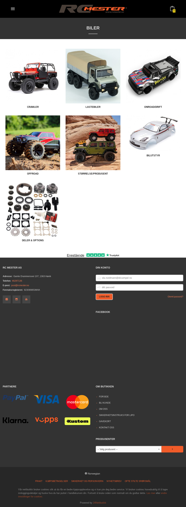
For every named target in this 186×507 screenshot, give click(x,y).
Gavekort (105, 421)
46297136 (17, 281)
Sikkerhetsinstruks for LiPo (116, 415)
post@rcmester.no (20, 285)
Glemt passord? (175, 296)
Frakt (38, 481)
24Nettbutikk (99, 502)
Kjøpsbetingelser (57, 481)
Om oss (103, 409)
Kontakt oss (106, 427)
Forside (104, 396)
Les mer (151, 493)
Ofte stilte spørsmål (138, 481)
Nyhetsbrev (114, 481)
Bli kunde (105, 403)
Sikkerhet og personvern (87, 481)
